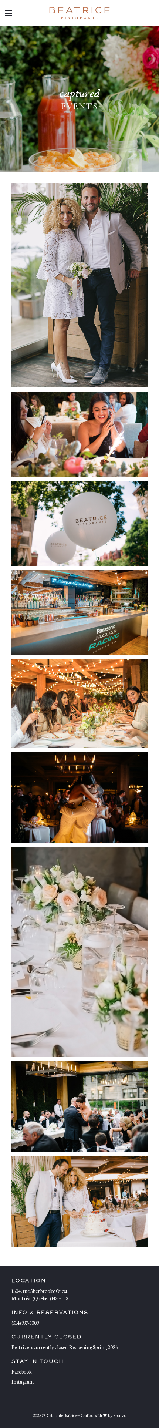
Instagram (22, 1381)
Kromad (119, 1415)
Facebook (21, 1371)
